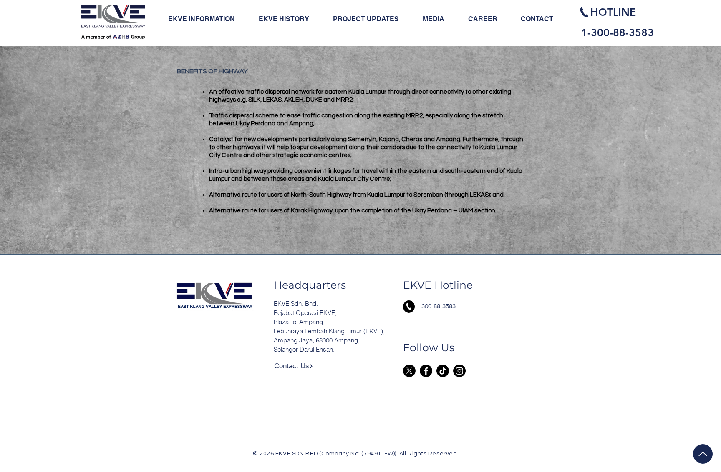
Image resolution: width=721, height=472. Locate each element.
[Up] (703, 454)
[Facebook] (426, 371)
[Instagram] (459, 371)
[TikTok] (442, 371)
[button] (201, 21)
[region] (619, 21)
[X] (409, 371)
